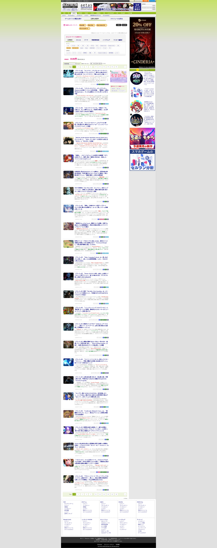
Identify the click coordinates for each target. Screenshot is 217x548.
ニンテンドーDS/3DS (87, 519)
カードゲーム (141, 526)
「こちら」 (116, 539)
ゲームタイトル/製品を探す (73, 18)
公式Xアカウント (69, 1)
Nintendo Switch (103, 45)
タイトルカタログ (87, 512)
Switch (86, 13)
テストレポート (123, 523)
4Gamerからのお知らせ (102, 52)
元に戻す (124, 25)
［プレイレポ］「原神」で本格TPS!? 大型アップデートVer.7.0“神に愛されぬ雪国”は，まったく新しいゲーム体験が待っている (91, 207)
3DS (118, 45)
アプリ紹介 (104, 527)
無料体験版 (111, 52)
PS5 (78, 45)
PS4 (83, 45)
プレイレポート (71, 15)
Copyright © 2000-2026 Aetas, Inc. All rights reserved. (108, 546)
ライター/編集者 (118, 40)
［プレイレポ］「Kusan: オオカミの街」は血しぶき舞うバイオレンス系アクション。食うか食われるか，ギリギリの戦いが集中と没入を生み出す (91, 275)
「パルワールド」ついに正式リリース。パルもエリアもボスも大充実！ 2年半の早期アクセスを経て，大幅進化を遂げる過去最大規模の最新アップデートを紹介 (92, 461)
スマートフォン (104, 519)
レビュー (64, 15)
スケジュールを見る (117, 18)
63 (104, 66)
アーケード (99, 48)
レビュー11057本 (66, 10)
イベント (79, 52)
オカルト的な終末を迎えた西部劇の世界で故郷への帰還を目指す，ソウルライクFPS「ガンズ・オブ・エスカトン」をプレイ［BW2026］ (92, 445)
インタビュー (79, 15)
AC (117, 13)
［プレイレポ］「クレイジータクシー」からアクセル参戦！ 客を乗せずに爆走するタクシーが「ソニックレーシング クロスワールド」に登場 (91, 124)
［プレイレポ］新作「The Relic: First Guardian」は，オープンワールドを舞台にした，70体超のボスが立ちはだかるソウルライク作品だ (91, 293)
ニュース (68, 52)
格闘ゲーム (141, 524)
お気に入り (139, 0)
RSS (63, 1)
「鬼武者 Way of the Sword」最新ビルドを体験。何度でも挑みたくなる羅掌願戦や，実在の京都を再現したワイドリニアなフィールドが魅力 (91, 225)
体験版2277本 (74, 10)
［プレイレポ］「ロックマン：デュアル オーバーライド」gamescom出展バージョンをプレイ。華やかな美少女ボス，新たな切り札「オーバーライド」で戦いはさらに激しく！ (91, 72)
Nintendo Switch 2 (111, 45)
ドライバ (122, 527)
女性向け (98, 13)
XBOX (73, 13)
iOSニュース (104, 521)
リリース (74, 52)
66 (116, 66)
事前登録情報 (104, 524)
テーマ (86, 40)
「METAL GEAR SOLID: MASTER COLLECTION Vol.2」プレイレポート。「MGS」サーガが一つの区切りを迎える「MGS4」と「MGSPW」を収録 (91, 139)
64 (108, 66)
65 (112, 66)
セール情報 (104, 526)
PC (68, 13)
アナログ (123, 13)
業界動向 (85, 52)
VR (104, 13)
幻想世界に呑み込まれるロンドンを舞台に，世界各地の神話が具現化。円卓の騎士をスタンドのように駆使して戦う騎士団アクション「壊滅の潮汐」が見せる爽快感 (91, 173)
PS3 (87, 45)
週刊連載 (66, 510)
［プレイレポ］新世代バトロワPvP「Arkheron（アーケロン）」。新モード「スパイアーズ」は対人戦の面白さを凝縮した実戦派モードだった (91, 325)
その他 (139, 531)
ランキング (152, 0)
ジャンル (78, 40)
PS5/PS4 (80, 13)
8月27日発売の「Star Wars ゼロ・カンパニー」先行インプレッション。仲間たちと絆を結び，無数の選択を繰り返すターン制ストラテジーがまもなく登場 (91, 189)
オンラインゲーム (68, 503)
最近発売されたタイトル (95, 15)
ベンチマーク (123, 529)
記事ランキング (68, 513)
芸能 (90, 52)
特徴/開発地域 (95, 40)
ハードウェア (111, 13)
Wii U (97, 45)
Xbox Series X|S (101, 25)
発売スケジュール (87, 510)
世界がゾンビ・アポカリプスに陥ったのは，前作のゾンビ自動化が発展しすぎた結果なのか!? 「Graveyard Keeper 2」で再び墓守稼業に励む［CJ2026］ (91, 242)
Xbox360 (82, 25)
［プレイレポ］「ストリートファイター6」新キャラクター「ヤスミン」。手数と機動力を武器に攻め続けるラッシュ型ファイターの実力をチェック (91, 361)
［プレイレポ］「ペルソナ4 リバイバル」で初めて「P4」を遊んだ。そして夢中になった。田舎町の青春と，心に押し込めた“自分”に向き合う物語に (91, 109)
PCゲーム (84, 502)
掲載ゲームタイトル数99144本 (70, 8)
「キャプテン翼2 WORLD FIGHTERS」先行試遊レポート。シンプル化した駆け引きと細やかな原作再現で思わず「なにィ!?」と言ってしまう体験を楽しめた (91, 395)
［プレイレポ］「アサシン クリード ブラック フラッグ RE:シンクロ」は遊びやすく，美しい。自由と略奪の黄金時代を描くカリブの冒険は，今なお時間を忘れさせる (92, 477)
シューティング (142, 527)
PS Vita (92, 45)
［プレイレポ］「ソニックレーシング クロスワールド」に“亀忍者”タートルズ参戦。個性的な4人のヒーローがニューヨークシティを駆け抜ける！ (91, 309)
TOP (64, 13)
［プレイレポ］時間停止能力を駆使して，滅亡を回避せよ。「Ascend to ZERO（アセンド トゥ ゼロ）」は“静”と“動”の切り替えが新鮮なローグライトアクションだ (91, 429)
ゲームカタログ (106, 15)
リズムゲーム (141, 529)
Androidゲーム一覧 (106, 532)
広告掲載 (118, 544)
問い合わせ (86, 1)
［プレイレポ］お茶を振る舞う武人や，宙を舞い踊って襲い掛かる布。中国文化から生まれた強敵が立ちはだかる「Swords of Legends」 (91, 378)
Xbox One (90, 25)
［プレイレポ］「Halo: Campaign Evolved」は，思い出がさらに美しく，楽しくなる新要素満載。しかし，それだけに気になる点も (91, 259)
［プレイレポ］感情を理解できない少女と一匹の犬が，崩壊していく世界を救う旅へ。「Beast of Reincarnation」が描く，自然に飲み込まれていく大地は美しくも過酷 (91, 343)
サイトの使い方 (78, 1)
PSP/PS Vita (140, 502)
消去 (119, 25)
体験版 (66, 507)
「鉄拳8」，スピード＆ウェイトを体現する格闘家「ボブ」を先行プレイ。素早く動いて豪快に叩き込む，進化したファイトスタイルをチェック (91, 157)
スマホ (92, 13)
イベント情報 (141, 523)
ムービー (86, 15)
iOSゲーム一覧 (104, 531)
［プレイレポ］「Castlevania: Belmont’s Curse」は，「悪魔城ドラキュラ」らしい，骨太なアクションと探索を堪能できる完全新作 (91, 412)
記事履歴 (145, 0)
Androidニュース (105, 523)
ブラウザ (73, 45)
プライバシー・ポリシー (109, 544)
